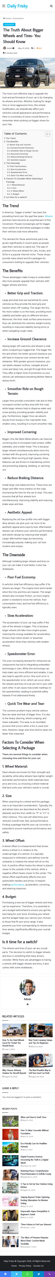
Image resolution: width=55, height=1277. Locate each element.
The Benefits (12, 141)
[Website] (27, 1004)
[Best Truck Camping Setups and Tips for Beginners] (41, 1030)
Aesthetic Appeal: (18, 160)
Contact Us (38, 1266)
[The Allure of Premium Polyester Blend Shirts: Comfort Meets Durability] (10, 1241)
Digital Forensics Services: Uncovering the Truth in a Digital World (34, 1159)
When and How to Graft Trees (33, 1117)
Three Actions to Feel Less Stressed (36, 1224)
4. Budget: (15, 194)
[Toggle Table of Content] (46, 134)
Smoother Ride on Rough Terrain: (24, 151)
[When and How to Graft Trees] (10, 1121)
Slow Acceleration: (18, 169)
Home (8, 18)
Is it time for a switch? (16, 197)
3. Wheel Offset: (17, 191)
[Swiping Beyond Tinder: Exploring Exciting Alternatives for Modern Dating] (10, 1201)
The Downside (13, 163)
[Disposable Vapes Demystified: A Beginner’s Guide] (10, 1215)
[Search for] (51, 7)
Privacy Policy (25, 1266)
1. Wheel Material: (17, 185)
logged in (19, 1097)
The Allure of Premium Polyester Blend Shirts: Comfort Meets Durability (34, 1240)
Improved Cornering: (19, 154)
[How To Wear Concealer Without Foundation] (10, 1134)
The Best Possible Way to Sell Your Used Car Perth (40, 1071)
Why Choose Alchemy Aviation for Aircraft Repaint (14, 1071)
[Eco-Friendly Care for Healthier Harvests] (10, 1147)
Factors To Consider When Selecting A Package (24, 180)
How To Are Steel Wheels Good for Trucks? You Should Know (13, 1043)
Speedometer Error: (19, 172)
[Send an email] (13, 48)
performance (17, 884)
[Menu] (3, 7)
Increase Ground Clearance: (22, 148)
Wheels (49, 216)
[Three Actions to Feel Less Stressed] (10, 1228)
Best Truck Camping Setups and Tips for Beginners (40, 1041)
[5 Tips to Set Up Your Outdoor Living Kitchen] (10, 1188)
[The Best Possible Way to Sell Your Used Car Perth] (41, 1060)
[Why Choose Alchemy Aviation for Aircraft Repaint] (14, 1060)
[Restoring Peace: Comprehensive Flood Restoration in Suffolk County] (10, 1174)
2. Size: (13, 188)
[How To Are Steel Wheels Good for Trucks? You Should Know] (14, 1030)
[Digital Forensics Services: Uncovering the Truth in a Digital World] (10, 1160)
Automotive (18, 18)
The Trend (10, 138)
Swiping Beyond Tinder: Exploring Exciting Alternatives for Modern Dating (35, 1200)
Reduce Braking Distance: (21, 157)
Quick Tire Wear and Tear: (21, 175)
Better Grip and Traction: (20, 145)
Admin (27, 999)
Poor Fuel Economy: (18, 166)
